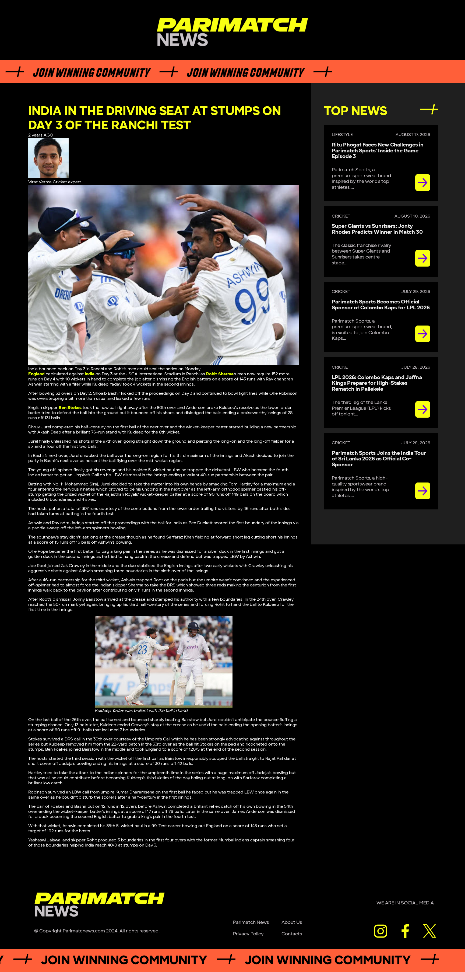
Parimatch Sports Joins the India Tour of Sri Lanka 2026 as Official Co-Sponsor (379, 459)
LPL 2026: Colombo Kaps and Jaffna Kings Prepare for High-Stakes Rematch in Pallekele (377, 383)
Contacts (291, 934)
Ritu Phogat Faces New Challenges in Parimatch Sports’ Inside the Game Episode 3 (378, 151)
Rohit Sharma (220, 374)
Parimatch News (251, 922)
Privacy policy (248, 934)
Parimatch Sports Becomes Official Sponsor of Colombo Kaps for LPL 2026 (381, 305)
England (36, 374)
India (89, 374)
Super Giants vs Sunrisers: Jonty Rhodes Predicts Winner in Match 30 (377, 229)
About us (291, 922)
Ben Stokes (70, 407)
